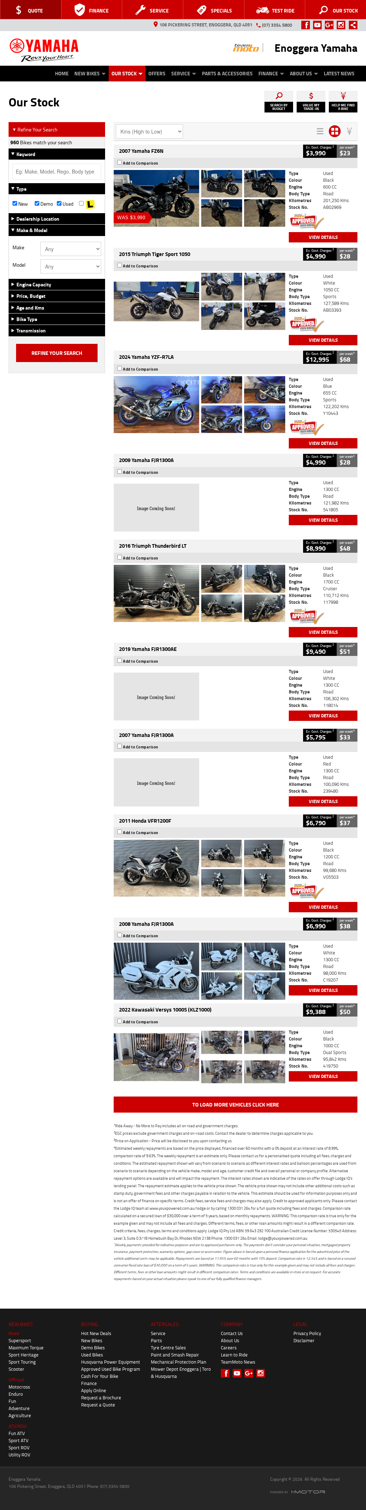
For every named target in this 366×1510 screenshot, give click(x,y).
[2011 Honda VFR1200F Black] (199, 868)
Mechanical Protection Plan (178, 1361)
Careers (229, 1347)
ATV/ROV (18, 1426)
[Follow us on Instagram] (342, 25)
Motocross (19, 1386)
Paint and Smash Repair (175, 1354)
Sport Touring (22, 1361)
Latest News (339, 73)
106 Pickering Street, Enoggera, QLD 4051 (205, 24)
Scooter (16, 1369)
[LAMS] (90, 204)
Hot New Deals (96, 1333)
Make (18, 247)
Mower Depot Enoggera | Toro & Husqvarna (181, 1372)
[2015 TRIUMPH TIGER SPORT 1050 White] (199, 301)
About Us (301, 73)
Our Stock (124, 73)
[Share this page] (351, 25)
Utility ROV (19, 1454)
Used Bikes (92, 1354)
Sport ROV (19, 1447)
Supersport (20, 1340)
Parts (156, 1340)
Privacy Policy (307, 1333)
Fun (12, 1401)
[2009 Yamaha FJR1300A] (199, 507)
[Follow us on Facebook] (307, 25)
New (22, 204)
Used (67, 204)
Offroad (16, 1379)
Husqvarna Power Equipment (110, 1361)
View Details (323, 237)
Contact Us (232, 1333)
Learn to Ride (234, 1354)
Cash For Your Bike (99, 1376)
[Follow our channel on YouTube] (319, 25)
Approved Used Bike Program (110, 1369)
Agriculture (20, 1415)
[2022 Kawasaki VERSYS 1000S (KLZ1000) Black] (199, 1057)
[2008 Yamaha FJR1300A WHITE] (199, 971)
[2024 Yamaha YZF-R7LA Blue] (199, 404)
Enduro (16, 1394)
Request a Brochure (101, 1397)
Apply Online (93, 1390)
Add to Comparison (140, 163)
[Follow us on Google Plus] (331, 25)
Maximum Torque (26, 1347)
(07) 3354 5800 (277, 25)
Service (180, 73)
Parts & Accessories (227, 73)
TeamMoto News (238, 1361)
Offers (156, 73)
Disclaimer (304, 1340)
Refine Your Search (35, 129)
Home (62, 73)
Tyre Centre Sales (168, 1347)
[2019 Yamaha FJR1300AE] (199, 696)
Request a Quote (98, 1404)
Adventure (19, 1408)
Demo (46, 204)
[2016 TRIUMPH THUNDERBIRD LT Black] (199, 593)
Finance (268, 73)
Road (14, 1333)
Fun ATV (17, 1433)
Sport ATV (19, 1440)
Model (19, 265)
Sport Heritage (24, 1354)
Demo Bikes (93, 1347)
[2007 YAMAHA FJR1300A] (199, 782)
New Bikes (87, 73)
